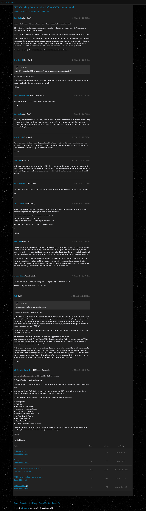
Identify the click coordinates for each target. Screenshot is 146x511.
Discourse (25, 508)
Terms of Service (44, 503)
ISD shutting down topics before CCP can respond (44, 7)
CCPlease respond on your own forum (28, 477)
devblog (25, 471)
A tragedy (17, 460)
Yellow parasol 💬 (21, 486)
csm (30, 471)
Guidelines (33, 503)
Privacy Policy (57, 503)
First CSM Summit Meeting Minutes (28, 468)
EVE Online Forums (8, 2)
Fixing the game (20, 451)
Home (16, 503)
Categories (23, 503)
